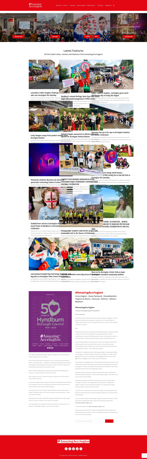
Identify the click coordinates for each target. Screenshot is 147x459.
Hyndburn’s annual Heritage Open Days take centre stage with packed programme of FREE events (80, 97)
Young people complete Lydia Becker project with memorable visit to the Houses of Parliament (79, 231)
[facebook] (66, 448)
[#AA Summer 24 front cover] (50, 291)
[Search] (113, 5)
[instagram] (73, 448)
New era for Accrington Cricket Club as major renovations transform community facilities (108, 273)
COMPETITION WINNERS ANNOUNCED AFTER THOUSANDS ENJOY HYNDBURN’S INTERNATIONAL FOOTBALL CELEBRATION (79, 181)
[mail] (80, 448)
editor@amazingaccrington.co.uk (83, 403)
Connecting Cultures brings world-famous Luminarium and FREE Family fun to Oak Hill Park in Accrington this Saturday (110, 175)
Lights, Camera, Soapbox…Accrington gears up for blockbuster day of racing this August (109, 94)
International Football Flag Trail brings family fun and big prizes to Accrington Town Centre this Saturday (51, 275)
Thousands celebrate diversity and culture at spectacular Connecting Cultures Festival (47, 181)
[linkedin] (77, 448)
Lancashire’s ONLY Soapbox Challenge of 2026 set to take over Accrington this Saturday (50, 93)
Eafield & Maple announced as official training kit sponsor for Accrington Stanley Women (79, 135)
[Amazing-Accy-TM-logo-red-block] (35, 3)
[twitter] (69, 448)
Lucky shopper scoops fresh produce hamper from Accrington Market (49, 136)
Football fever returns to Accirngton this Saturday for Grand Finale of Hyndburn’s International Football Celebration (50, 226)
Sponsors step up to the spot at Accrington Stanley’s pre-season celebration (110, 133)
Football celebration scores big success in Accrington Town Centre (80, 275)
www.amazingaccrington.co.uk (97, 406)
